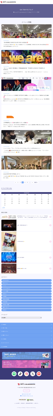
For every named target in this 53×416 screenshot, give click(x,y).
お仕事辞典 (5, 346)
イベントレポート (6, 288)
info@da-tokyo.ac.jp (27, 395)
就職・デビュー (6, 307)
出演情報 (4, 296)
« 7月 (3, 207)
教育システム (5, 331)
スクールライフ (6, 342)
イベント (4, 285)
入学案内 (4, 339)
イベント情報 (5, 291)
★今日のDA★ (6, 280)
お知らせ (4, 293)
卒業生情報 (5, 301)
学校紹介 (4, 324)
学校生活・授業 (6, 304)
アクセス (26, 390)
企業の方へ (36, 403)
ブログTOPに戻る (7, 188)
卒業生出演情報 (6, 299)
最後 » (36, 182)
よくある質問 (16, 403)
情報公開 (22, 403)
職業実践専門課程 (29, 403)
